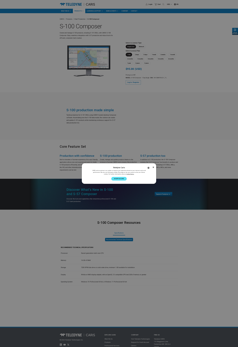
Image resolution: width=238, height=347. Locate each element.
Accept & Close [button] (119, 178)
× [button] (153, 167)
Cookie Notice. (130, 174)
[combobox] (148, 168)
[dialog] (119, 173)
